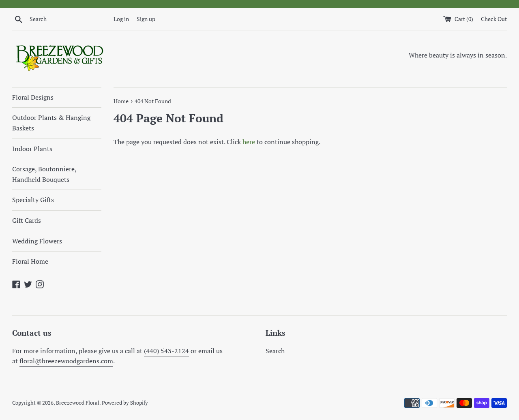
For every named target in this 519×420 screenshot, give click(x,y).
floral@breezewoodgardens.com (66, 360)
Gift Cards (26, 220)
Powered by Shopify (125, 402)
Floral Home (30, 261)
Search (275, 350)
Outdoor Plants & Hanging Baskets (51, 122)
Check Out (494, 19)
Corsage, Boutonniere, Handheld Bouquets (44, 174)
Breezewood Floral (77, 402)
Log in (121, 19)
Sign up (146, 19)
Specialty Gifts (33, 199)
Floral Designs (33, 97)
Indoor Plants (32, 148)
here (248, 141)
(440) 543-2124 (166, 350)
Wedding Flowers (37, 241)
